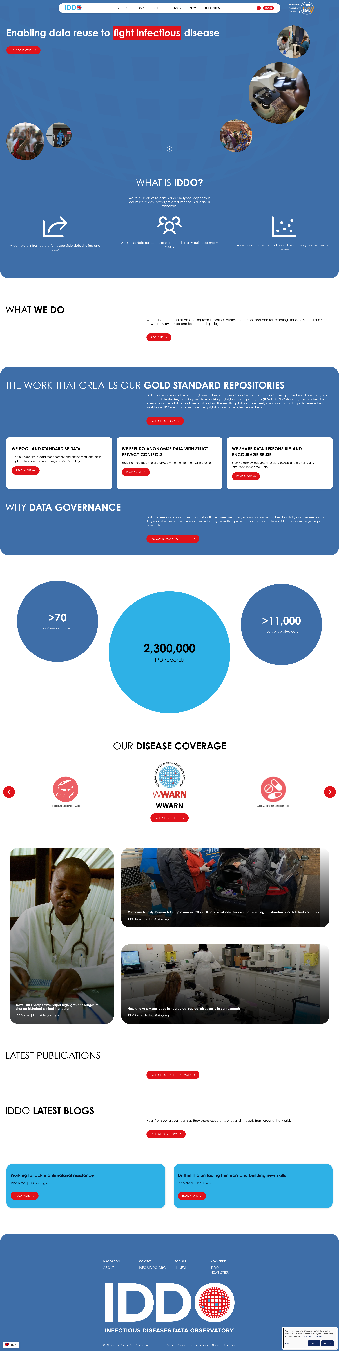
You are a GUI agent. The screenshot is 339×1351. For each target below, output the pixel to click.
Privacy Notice (185, 1345)
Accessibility (202, 1345)
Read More (23, 470)
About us (123, 8)
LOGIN (268, 8)
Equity (177, 8)
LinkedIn (181, 1268)
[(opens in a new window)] (301, 8)
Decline (314, 1343)
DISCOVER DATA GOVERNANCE (171, 538)
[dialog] (309, 1338)
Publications (212, 8)
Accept (327, 1343)
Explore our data (163, 421)
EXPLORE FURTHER (166, 817)
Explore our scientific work (171, 1075)
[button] (9, 792)
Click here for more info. (311, 1336)
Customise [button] (289, 1343)
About (108, 1268)
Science (158, 8)
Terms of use (230, 1345)
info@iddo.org (152, 1268)
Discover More (21, 50)
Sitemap (216, 1345)
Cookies (170, 1345)
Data (141, 8)
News (193, 8)
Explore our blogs (164, 1134)
